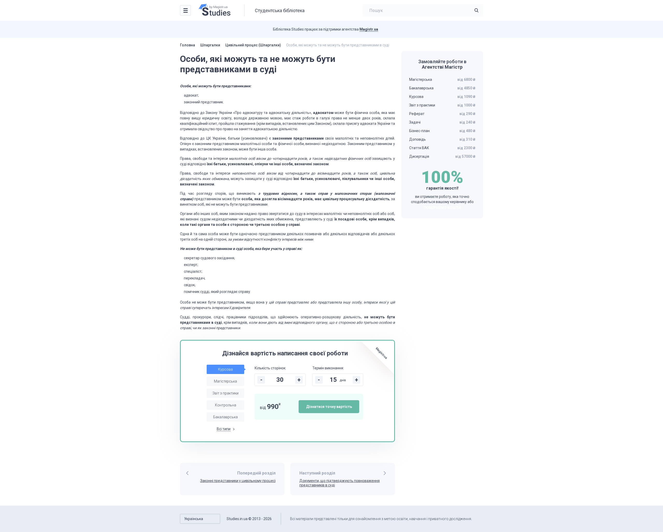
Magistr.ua (368, 29)
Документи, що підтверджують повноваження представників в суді (339, 483)
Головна (187, 45)
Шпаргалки (210, 45)
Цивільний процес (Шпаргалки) (253, 45)
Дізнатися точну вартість (329, 407)
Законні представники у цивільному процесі (238, 481)
